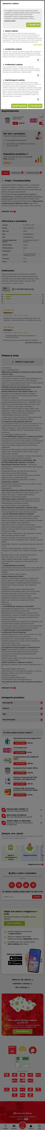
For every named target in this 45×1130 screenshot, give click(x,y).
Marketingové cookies (15, 80)
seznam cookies (9, 21)
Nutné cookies (11, 31)
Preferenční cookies (14, 64)
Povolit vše (34, 25)
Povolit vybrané (19, 106)
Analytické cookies (13, 49)
